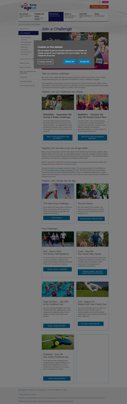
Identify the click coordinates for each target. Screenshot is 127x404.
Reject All (70, 62)
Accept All (84, 62)
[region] (64, 54)
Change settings (45, 62)
